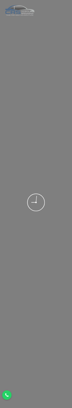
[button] (7, 395)
